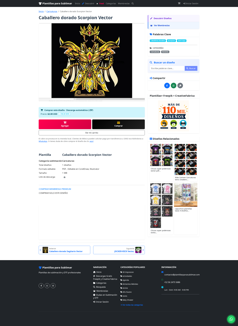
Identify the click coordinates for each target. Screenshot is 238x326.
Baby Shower (127, 300)
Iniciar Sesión (191, 3)
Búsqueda (101, 287)
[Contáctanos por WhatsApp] (47, 285)
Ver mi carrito (91, 132)
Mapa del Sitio (167, 301)
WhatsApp (43, 141)
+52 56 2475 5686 (172, 282)
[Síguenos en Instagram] (53, 285)
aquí (91, 141)
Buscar (192, 68)
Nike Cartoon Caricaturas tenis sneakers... (185, 178)
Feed (101, 3)
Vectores (165, 52)
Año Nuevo (127, 292)
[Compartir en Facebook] (167, 85)
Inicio (77, 3)
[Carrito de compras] (179, 3)
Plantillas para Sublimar (57, 3)
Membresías (124, 3)
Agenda (125, 280)
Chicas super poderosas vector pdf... (161, 169)
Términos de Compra (170, 297)
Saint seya (181, 41)
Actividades (127, 276)
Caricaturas (51, 11)
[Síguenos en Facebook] (41, 285)
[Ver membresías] (173, 115)
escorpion (171, 41)
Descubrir (89, 3)
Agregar (65, 126)
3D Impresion (128, 272)
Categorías (111, 3)
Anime (125, 288)
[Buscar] (133, 3)
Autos (124, 296)
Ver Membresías (161, 25)
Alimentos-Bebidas (130, 284)
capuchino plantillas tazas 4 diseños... (183, 210)
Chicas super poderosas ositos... (161, 231)
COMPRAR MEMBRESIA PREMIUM (55, 189)
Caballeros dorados (158, 41)
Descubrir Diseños (162, 18)
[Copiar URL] (180, 85)
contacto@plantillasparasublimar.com (182, 274)
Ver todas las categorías (132, 305)
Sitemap (196, 317)
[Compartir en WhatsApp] (173, 85)
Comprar (118, 126)
